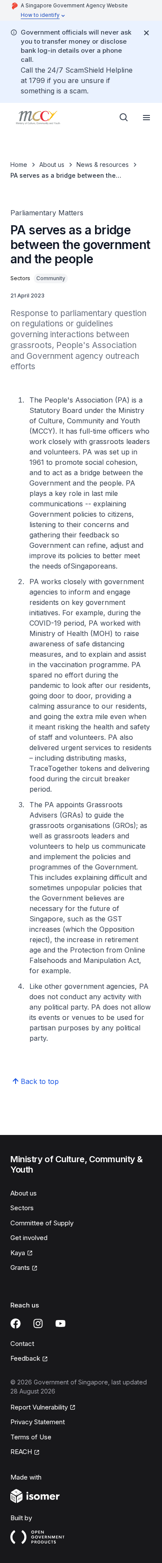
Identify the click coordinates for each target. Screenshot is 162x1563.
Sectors (22, 1208)
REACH (25, 1452)
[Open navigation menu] (146, 117)
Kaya (21, 1253)
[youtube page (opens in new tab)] (60, 1323)
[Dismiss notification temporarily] (146, 32)
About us (51, 164)
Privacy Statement (37, 1422)
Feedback (29, 1359)
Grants (24, 1268)
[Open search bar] (124, 117)
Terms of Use (30, 1437)
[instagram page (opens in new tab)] (38, 1323)
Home (18, 164)
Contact (22, 1343)
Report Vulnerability (39, 1408)
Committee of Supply (41, 1223)
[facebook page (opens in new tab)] (15, 1323)
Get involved (29, 1238)
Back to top (40, 1081)
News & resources (102, 164)
